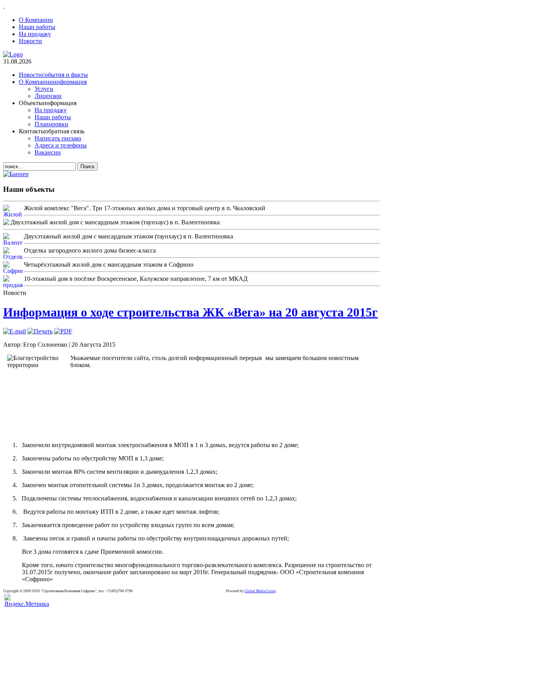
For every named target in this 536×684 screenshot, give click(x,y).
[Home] (13, 54)
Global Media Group (260, 591)
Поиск (87, 166)
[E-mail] (14, 331)
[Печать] (40, 331)
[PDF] (63, 331)
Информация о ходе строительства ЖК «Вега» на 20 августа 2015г (190, 312)
